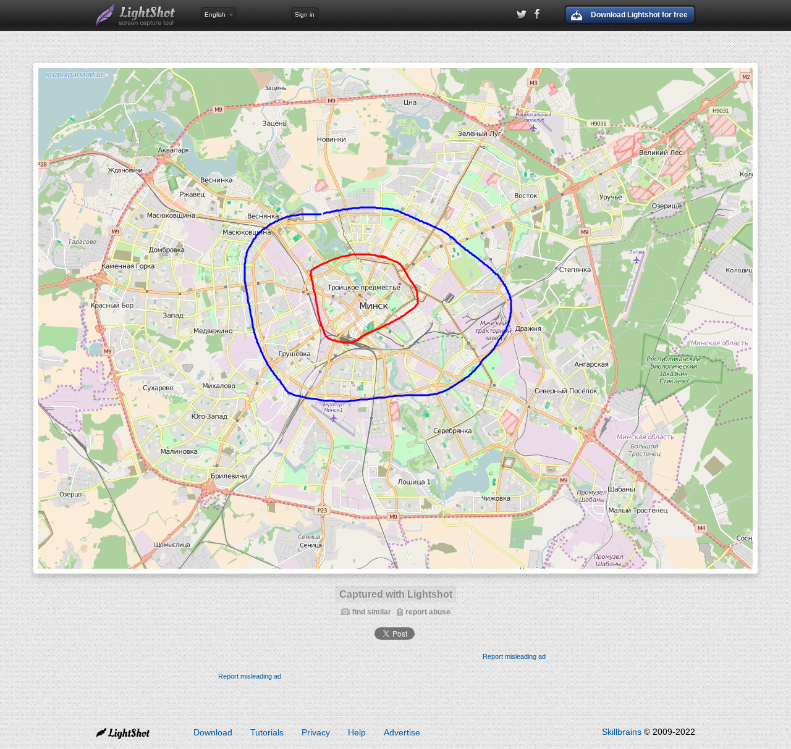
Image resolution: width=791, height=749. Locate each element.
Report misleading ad (514, 656)
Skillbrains (621, 732)
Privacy (316, 732)
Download (212, 732)
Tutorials (267, 732)
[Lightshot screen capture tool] (136, 15)
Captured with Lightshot (395, 594)
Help (357, 732)
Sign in (305, 14)
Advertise (402, 732)
